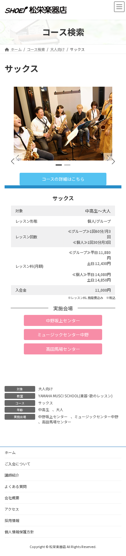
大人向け (45, 388)
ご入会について (17, 463)
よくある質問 (16, 486)
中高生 (43, 409)
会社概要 (12, 497)
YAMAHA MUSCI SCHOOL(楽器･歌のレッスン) (75, 395)
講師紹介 (12, 475)
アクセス (12, 509)
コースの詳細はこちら (63, 179)
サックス (45, 402)
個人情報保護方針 (19, 531)
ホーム (10, 452)
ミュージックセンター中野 (96, 416)
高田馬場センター (56, 421)
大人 (59, 409)
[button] (41, 158)
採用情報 (12, 520)
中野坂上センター (53, 416)
